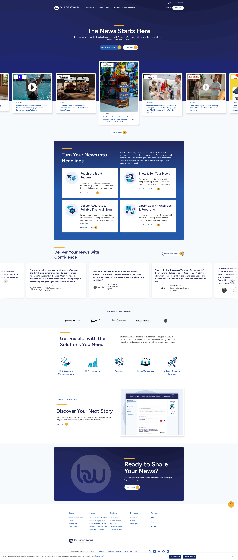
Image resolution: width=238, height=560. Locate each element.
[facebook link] (163, 551)
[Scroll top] (231, 504)
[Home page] (66, 8)
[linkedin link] (154, 551)
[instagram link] (168, 551)
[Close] (232, 557)
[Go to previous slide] (6, 281)
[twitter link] (150, 551)
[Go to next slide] (232, 281)
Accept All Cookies (189, 556)
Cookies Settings (175, 556)
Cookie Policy (99, 556)
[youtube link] (159, 551)
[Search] (168, 3)
